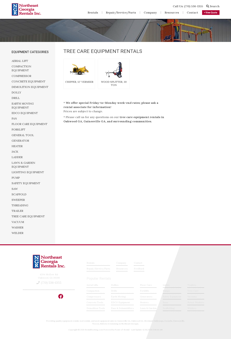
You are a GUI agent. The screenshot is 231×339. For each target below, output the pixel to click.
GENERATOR (20, 140)
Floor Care (146, 285)
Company (150, 12)
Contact (192, 12)
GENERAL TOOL (23, 135)
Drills (114, 290)
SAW (15, 189)
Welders (191, 308)
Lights (166, 285)
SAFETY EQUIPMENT (26, 183)
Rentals (93, 12)
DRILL (16, 98)
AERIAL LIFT (20, 61)
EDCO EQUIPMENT (25, 113)
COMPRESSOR (21, 76)
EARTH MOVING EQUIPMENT (23, 105)
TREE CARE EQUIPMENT (28, 216)
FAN (14, 118)
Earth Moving (118, 296)
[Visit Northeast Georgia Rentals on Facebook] (60, 297)
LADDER (17, 157)
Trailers (191, 285)
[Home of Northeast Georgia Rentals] (49, 267)
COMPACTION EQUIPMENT (21, 68)
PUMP (16, 177)
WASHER (17, 227)
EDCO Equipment (120, 302)
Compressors (94, 296)
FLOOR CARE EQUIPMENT (29, 124)
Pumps (166, 290)
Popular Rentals (99, 278)
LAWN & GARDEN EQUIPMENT (23, 164)
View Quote (211, 12)
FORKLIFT (18, 129)
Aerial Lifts (92, 285)
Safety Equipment (172, 296)
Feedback (139, 268)
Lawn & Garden (148, 308)
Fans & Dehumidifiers (122, 308)
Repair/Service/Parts (121, 12)
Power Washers (195, 302)
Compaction (93, 290)
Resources (172, 12)
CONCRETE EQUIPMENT (28, 81)
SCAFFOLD (19, 194)
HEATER (17, 146)
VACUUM (18, 222)
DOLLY (16, 92)
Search (214, 6)
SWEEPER (18, 200)
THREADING (20, 205)
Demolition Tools (96, 308)
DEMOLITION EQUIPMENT (30, 87)
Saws (165, 302)
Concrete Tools (95, 302)
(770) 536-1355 (188, 6)
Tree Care (192, 290)
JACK (15, 151)
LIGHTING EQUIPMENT (28, 172)
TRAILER (17, 211)
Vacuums (192, 296)
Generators (146, 296)
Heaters (144, 302)
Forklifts (144, 290)
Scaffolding (169, 308)
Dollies (114, 285)
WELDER (17, 233)
